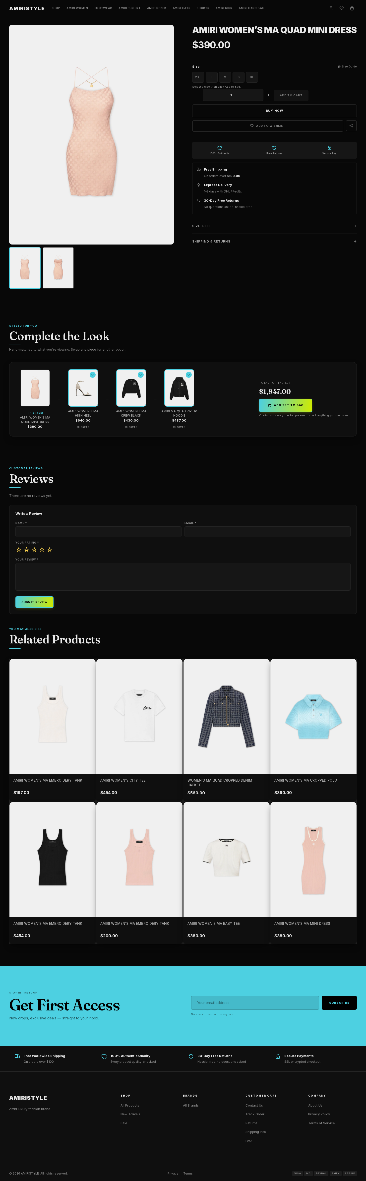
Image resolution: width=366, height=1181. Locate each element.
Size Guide (349, 66)
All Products (130, 1105)
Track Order (254, 1114)
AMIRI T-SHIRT (130, 8)
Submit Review (34, 602)
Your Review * (27, 559)
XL (252, 77)
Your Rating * (27, 542)
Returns (251, 1123)
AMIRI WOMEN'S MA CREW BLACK (131, 413)
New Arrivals (130, 1114)
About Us (315, 1105)
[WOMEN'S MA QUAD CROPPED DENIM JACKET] (226, 716)
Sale (124, 1123)
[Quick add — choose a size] (90, 746)
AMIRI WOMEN (77, 8)
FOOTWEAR (103, 8)
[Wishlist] (341, 8)
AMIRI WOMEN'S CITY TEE (122, 780)
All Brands (191, 1105)
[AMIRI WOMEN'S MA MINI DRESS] (313, 859)
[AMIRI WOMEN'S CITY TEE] (139, 716)
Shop (56, 8)
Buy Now (274, 111)
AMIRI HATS (181, 8)
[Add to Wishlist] (88, 666)
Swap (85, 427)
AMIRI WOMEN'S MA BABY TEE (213, 923)
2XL (198, 77)
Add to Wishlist (271, 125)
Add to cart (291, 95)
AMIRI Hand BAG (251, 8)
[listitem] (25, 268)
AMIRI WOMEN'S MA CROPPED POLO (305, 780)
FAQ (248, 1141)
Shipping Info (255, 1132)
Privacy (173, 1173)
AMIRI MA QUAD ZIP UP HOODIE (179, 413)
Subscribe (339, 1002)
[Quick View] (90, 757)
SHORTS (203, 8)
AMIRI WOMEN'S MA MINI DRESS (302, 923)
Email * (190, 522)
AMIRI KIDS (224, 8)
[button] (274, 226)
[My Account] (331, 8)
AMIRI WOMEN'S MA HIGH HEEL (83, 413)
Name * (21, 522)
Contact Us (254, 1105)
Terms (188, 1173)
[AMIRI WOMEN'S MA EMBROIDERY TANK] (52, 716)
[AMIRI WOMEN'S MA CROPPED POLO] (313, 716)
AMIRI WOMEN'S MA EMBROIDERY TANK (47, 780)
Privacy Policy (319, 1114)
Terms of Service (321, 1123)
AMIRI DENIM (156, 8)
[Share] (351, 125)
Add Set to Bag (289, 405)
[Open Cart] (352, 8)
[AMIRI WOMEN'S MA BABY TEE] (226, 859)
